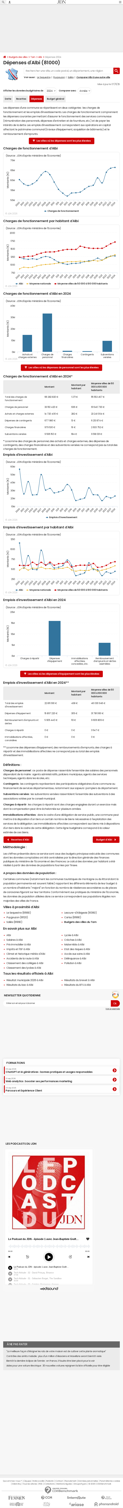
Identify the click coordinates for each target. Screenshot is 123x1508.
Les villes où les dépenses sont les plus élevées (64, 141)
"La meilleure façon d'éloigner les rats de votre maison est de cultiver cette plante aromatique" (56, 1351)
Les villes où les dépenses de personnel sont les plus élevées (64, 367)
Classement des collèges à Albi (24, 963)
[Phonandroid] (106, 1504)
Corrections (49, 1484)
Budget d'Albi (104, 840)
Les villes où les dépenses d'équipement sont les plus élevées (63, 674)
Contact (59, 1481)
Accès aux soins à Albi (77, 953)
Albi (40, 57)
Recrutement (70, 1481)
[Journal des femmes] (17, 1498)
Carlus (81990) (72, 917)
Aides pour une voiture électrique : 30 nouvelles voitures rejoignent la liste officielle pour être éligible (58, 1365)
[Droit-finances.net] (106, 1498)
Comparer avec (67, 91)
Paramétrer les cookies (110, 1481)
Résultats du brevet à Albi (79, 980)
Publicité (49, 1481)
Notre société (38, 1481)
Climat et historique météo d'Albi (25, 953)
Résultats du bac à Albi (19, 984)
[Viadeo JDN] (47, 1504)
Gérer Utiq (16, 1484)
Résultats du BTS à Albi (77, 984)
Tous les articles (30, 1484)
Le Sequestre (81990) (18, 912)
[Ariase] (76, 1504)
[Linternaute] (76, 1497)
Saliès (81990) (14, 922)
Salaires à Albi (14, 939)
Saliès (71, 77)
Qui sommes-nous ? (12, 1481)
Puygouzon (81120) (17, 917)
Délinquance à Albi (75, 958)
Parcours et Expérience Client (24, 1089)
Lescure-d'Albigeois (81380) (80, 912)
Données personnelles (88, 1481)
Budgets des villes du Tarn (80, 922)
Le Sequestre (43, 77)
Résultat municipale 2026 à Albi (24, 980)
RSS (40, 1484)
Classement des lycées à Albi (23, 967)
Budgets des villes (18, 57)
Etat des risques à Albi (77, 949)
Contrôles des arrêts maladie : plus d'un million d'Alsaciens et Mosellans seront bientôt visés (54, 1356)
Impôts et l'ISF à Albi (18, 949)
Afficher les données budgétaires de (23, 91)
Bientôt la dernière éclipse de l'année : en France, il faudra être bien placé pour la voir (50, 1361)
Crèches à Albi (72, 939)
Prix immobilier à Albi (18, 944)
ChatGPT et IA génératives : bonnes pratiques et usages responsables (49, 1070)
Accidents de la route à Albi (22, 958)
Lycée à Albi (71, 935)
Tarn (32, 57)
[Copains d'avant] (17, 1504)
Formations (15, 1062)
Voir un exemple (113, 1009)
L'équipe (27, 1481)
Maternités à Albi (74, 944)
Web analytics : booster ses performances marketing (39, 1080)
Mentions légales (64, 1484)
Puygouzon (59, 77)
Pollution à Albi (72, 963)
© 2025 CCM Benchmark (100, 1484)
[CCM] (47, 1498)
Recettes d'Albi (19, 840)
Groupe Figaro (80, 1484)
